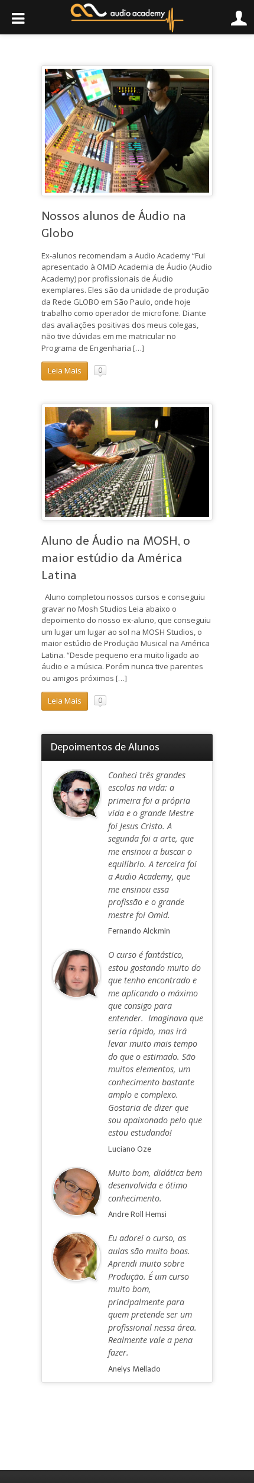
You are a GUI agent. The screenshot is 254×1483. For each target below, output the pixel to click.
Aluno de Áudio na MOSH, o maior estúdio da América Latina (115, 558)
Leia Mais (65, 370)
